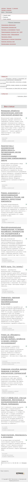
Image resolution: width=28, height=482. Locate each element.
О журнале (15, 8)
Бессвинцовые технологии (8, 44)
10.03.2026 (4, 361)
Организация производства (8, 27)
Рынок (18, 29)
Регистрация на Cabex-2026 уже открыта (16, 88)
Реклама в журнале (6, 10)
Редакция (9, 8)
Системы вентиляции (7, 291)
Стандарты (5, 428)
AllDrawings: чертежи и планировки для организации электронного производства (13, 79)
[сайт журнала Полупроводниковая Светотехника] (9, 473)
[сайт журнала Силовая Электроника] (14, 471)
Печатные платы (5, 34)
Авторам (3, 8)
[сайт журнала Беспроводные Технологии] (20, 473)
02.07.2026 (4, 138)
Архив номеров (7, 19)
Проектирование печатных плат (10, 32)
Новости (4, 76)
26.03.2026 (4, 258)
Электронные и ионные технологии (11, 39)
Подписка (5, 17)
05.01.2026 (4, 389)
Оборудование (15, 34)
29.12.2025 (4, 453)
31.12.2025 (4, 427)
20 (15, 463)
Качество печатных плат (8, 41)
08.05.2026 (4, 185)
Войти (2, 12)
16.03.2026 (4, 289)
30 (17, 463)
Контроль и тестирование (8, 29)
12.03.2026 (4, 326)
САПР (21, 32)
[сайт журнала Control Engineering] (4, 476)
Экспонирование (6, 362)
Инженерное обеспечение (8, 25)
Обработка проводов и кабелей (10, 391)
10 (13, 463)
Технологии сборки (6, 37)
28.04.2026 (4, 219)
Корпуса (4, 139)
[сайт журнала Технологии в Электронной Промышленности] (23, 471)
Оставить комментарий (8, 140)
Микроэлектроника (7, 260)
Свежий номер (6, 15)
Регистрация (9, 12)
